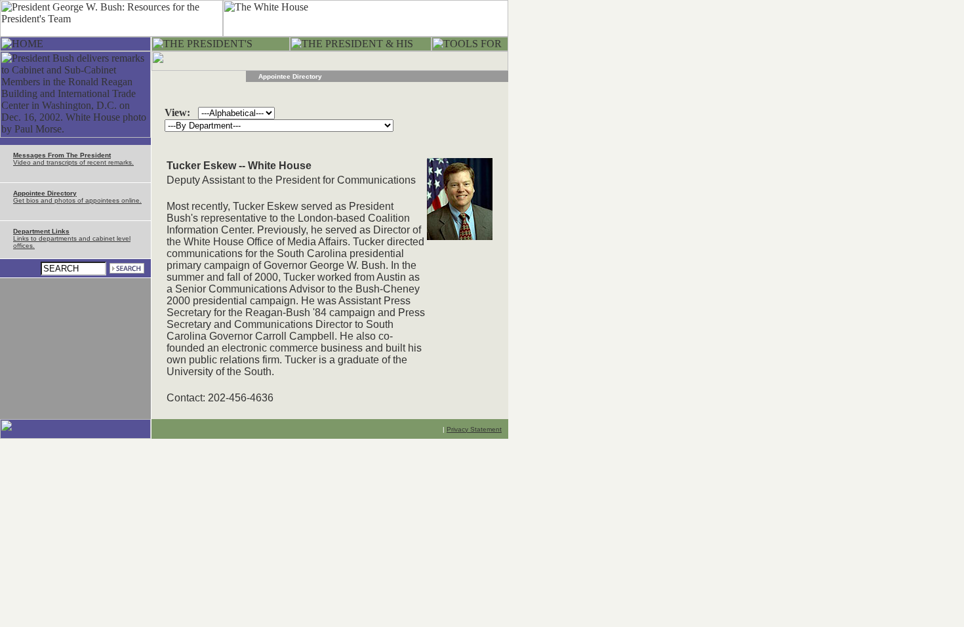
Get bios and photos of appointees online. (77, 197)
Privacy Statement (474, 429)
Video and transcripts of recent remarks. (73, 159)
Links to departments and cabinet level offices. (72, 238)
